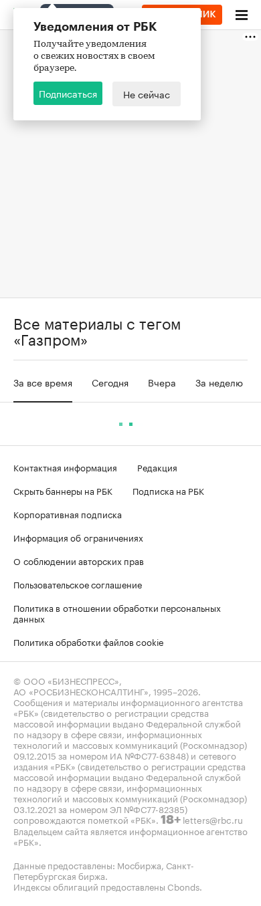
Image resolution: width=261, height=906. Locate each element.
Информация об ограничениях (78, 537)
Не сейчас (146, 93)
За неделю (219, 381)
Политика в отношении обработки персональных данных (117, 612)
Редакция (157, 466)
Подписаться (68, 93)
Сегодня (110, 381)
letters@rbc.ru (213, 819)
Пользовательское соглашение (77, 583)
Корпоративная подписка (67, 513)
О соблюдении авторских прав (78, 560)
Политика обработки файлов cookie (88, 641)
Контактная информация (65, 466)
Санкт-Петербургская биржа (103, 870)
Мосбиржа (139, 864)
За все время (42, 381)
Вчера (162, 381)
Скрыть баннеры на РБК (62, 490)
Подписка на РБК (168, 490)
